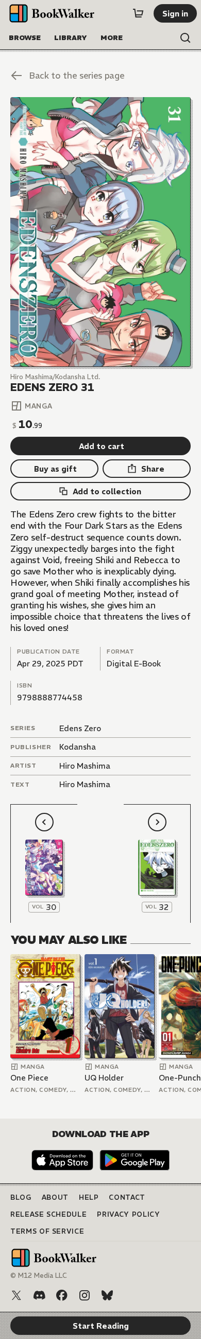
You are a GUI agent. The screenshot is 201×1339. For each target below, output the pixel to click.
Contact (127, 1197)
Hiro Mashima (84, 766)
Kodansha (77, 747)
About (55, 1197)
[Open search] (185, 38)
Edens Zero (80, 728)
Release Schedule (48, 1214)
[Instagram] (84, 1295)
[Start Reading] (100, 232)
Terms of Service (47, 1231)
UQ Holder (104, 1078)
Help (89, 1197)
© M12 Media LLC (38, 1275)
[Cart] (138, 13)
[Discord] (39, 1295)
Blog (20, 1197)
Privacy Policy (128, 1214)
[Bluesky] (107, 1295)
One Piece (29, 1078)
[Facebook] (62, 1295)
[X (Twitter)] (16, 1295)
